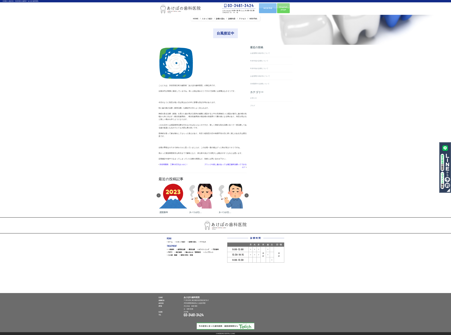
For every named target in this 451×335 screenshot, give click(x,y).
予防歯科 (216, 249)
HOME (195, 19)
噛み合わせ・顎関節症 (193, 252)
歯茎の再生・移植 (187, 255)
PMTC (170, 252)
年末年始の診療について (259, 61)
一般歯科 (171, 249)
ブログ (252, 105)
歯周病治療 (181, 249)
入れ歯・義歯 (172, 255)
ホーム (170, 242)
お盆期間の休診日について (260, 53)
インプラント (209, 252)
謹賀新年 (164, 212)
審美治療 (192, 249)
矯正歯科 (179, 252)
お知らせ (253, 98)
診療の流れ (220, 19)
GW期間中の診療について (259, 84)
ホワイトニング (203, 249)
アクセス (242, 19)
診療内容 (231, 19)
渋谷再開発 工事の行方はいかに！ (174, 164)
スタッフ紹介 (207, 19)
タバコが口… (195, 212)
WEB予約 (253, 19)
